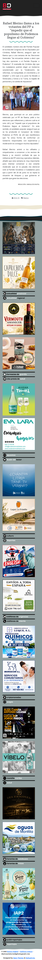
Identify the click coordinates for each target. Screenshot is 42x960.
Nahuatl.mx (30, 958)
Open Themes (18, 958)
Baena (26, 198)
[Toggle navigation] (36, 6)
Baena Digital (12, 952)
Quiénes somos (26, 952)
